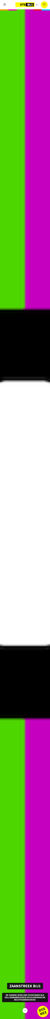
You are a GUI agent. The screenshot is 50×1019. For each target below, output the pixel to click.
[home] (25, 4)
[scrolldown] (25, 1010)
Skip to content (12, 15)
